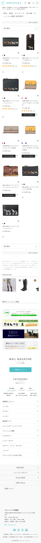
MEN (21, 389)
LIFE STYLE (33, 394)
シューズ (6, 450)
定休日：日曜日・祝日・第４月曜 (15, 521)
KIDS (30, 389)
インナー (6, 416)
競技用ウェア (7, 421)
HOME (4, 7)
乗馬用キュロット (8, 401)
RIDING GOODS (8, 394)
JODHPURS (15, 540)
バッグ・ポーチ (8, 441)
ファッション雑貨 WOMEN (20, 7)
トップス (6, 406)
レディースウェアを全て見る (12, 455)
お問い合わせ (20, 483)
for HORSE (21, 394)
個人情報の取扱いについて (31, 537)
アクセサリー (7, 436)
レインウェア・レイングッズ (12, 426)
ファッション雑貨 (8, 431)
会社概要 (5, 537)
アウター (6, 411)
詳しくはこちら (10, 525)
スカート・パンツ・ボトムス (12, 445)
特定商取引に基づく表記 (16, 537)
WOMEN (9, 7)
